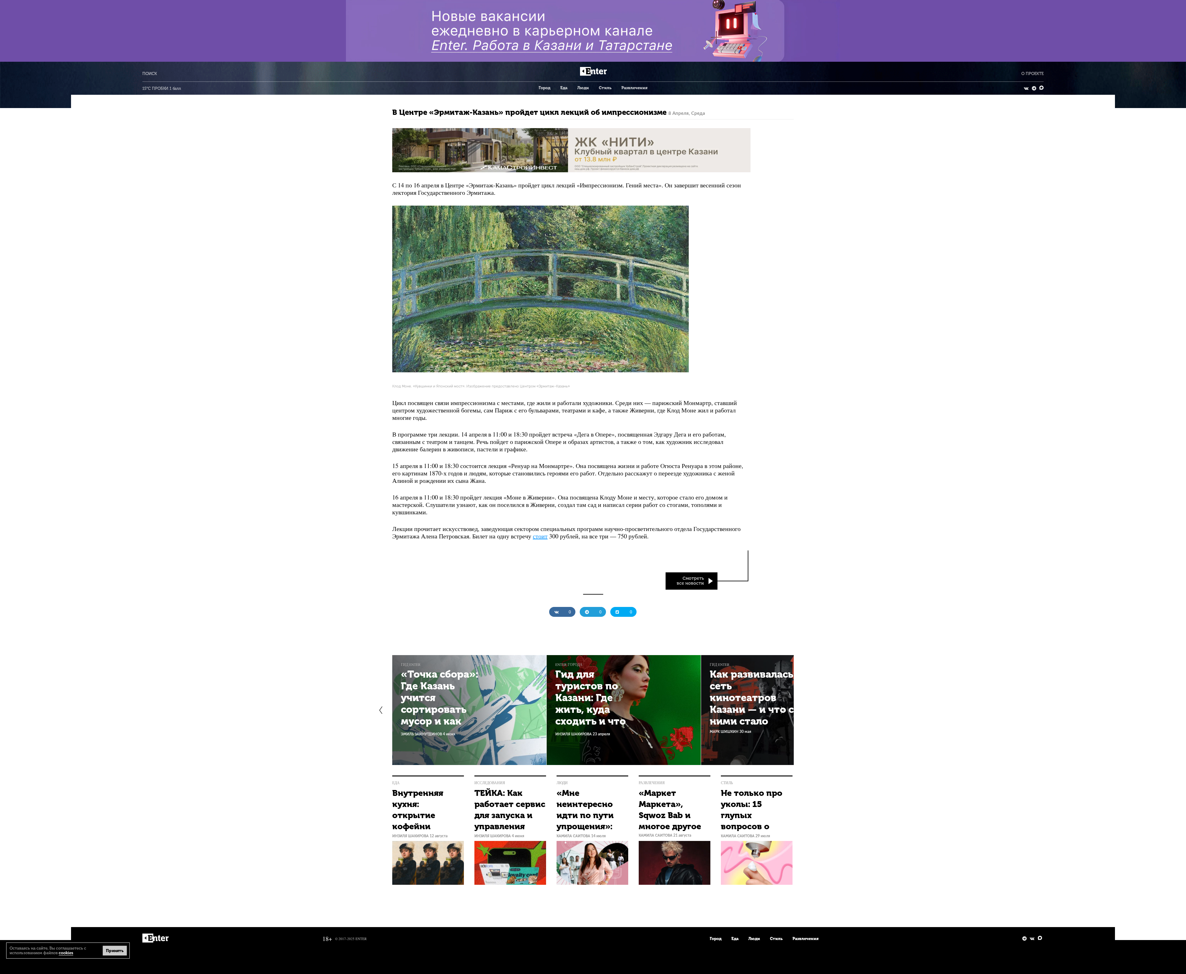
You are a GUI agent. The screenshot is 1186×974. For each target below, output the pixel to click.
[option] (469, 710)
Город (544, 88)
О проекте (1032, 73)
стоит (540, 536)
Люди (583, 88)
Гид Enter (411, 664)
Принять (115, 950)
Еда (563, 88)
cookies (66, 953)
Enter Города (568, 664)
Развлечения (634, 88)
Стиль (605, 88)
